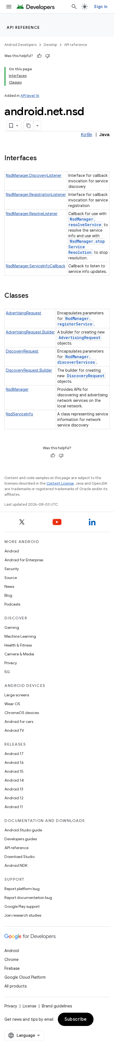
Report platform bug (22, 888)
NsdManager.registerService (74, 321)
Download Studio (19, 856)
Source (10, 577)
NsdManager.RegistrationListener (36, 194)
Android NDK (15, 865)
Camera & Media (19, 654)
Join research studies (22, 915)
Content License (60, 483)
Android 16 (14, 762)
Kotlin (86, 135)
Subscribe (75, 1019)
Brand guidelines (57, 1006)
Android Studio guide (23, 830)
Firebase (12, 968)
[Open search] (74, 6)
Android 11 (13, 806)
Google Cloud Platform (25, 977)
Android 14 (14, 780)
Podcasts (12, 604)
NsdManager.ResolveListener (32, 213)
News (9, 586)
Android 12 (14, 797)
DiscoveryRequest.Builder (29, 370)
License (29, 1006)
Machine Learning (20, 636)
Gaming (11, 627)
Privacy (10, 662)
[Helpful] (39, 56)
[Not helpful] (47, 56)
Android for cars (18, 721)
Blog (8, 595)
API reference (23, 27)
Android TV (14, 730)
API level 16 (29, 95)
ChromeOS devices (21, 712)
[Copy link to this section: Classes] (34, 296)
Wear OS (12, 703)
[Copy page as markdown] (29, 125)
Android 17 (14, 753)
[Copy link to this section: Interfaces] (42, 158)
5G (7, 671)
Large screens (16, 694)
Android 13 (13, 789)
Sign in (100, 6)
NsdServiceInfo (19, 414)
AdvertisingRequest (23, 313)
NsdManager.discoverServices (76, 359)
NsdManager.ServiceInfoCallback (35, 265)
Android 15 (14, 771)
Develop (50, 44)
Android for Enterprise (23, 559)
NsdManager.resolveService (84, 221)
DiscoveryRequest (22, 351)
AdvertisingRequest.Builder (30, 332)
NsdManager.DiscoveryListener (33, 175)
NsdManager (17, 389)
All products (15, 986)
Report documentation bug (28, 897)
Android (11, 551)
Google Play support (22, 906)
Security (11, 568)
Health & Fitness (18, 645)
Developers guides (20, 838)
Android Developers (20, 44)
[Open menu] (8, 6)
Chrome (11, 959)
